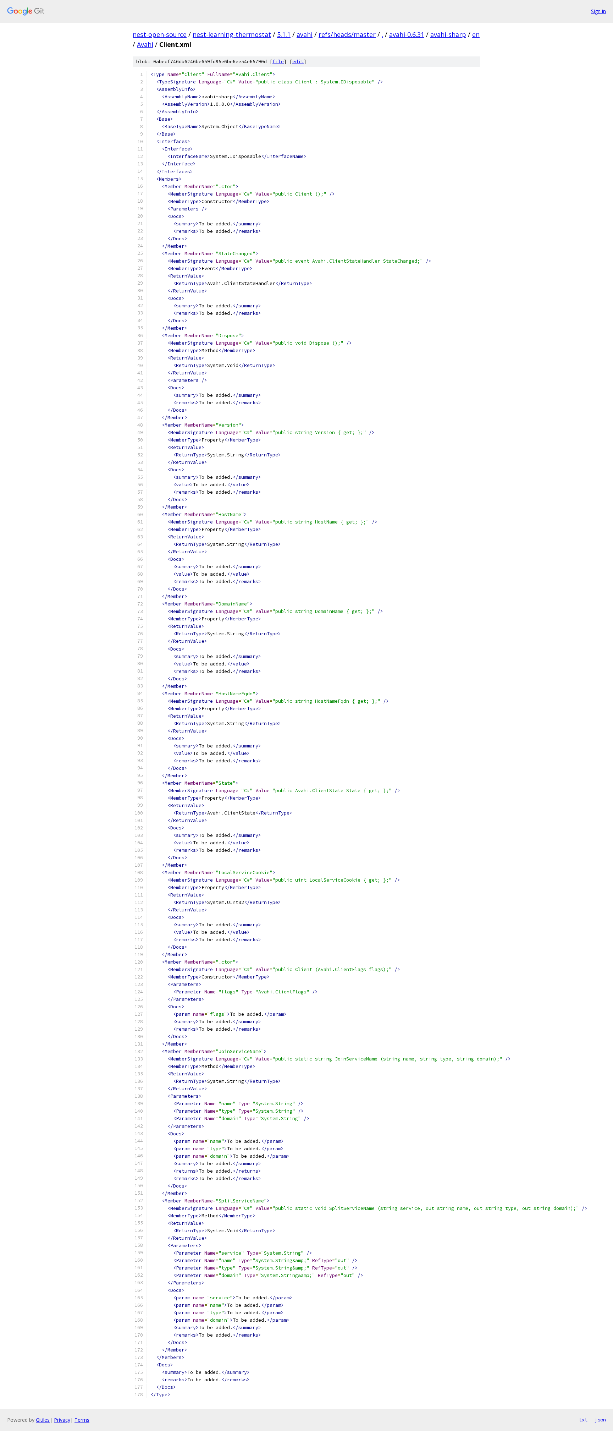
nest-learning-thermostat (232, 34)
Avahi (145, 44)
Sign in (598, 11)
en (476, 34)
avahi (305, 34)
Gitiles (43, 1419)
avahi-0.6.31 (406, 34)
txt (583, 1419)
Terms (81, 1419)
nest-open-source (160, 34)
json (600, 1419)
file (278, 62)
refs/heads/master (347, 34)
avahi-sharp (448, 34)
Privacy (62, 1419)
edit (298, 62)
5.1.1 (284, 34)
